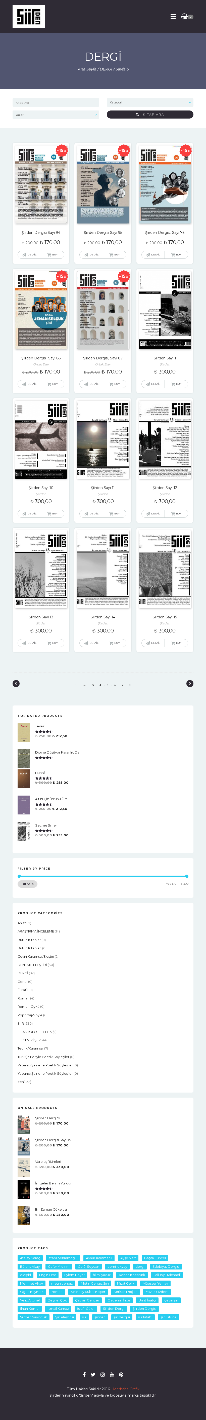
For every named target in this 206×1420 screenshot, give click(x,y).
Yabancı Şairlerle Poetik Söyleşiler (45, 1065)
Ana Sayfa (87, 69)
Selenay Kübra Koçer (88, 1292)
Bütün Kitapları (29, 948)
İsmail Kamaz (58, 1308)
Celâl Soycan (88, 1266)
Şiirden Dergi (113, 1308)
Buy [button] (55, 254)
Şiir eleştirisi (64, 1317)
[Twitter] (93, 1375)
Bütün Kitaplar (29, 940)
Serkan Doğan (125, 1292)
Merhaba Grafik (126, 1389)
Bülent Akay (30, 1266)
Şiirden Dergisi (144, 1308)
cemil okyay (117, 1266)
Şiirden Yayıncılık (33, 1317)
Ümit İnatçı (147, 1300)
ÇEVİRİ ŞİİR (32, 1040)
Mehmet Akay (31, 1283)
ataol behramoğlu (63, 1258)
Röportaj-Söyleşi (31, 1015)
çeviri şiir (171, 1300)
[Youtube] (112, 1375)
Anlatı (22, 923)
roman (23, 998)
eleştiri (25, 1275)
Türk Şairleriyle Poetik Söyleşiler (43, 1057)
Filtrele (27, 884)
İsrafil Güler (86, 1308)
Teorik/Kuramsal (30, 1048)
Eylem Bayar (74, 1275)
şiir (84, 1317)
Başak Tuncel (155, 1258)
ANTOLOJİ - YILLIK (37, 1032)
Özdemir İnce (119, 1300)
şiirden (100, 1317)
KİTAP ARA (151, 114)
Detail (31, 254)
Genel (22, 982)
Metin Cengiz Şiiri (95, 1283)
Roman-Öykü (28, 1006)
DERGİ (105, 69)
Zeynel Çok (57, 1300)
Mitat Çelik (125, 1283)
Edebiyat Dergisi (165, 1266)
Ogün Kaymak (31, 1292)
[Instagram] (102, 1375)
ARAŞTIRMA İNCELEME (36, 931)
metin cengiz (62, 1283)
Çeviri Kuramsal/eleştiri (36, 956)
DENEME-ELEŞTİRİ (32, 965)
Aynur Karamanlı (99, 1258)
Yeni (21, 1082)
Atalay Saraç (30, 1258)
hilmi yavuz (102, 1275)
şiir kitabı (145, 1317)
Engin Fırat (47, 1275)
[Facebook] (84, 1375)
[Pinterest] (121, 1375)
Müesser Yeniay (155, 1283)
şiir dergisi (122, 1317)
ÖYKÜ (23, 990)
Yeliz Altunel (30, 1300)
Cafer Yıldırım (59, 1266)
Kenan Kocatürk (132, 1275)
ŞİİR (21, 1023)
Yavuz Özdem (157, 1292)
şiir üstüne (169, 1317)
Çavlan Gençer (87, 1300)
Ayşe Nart (128, 1258)
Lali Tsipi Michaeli (167, 1275)
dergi (139, 1266)
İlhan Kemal (29, 1308)
